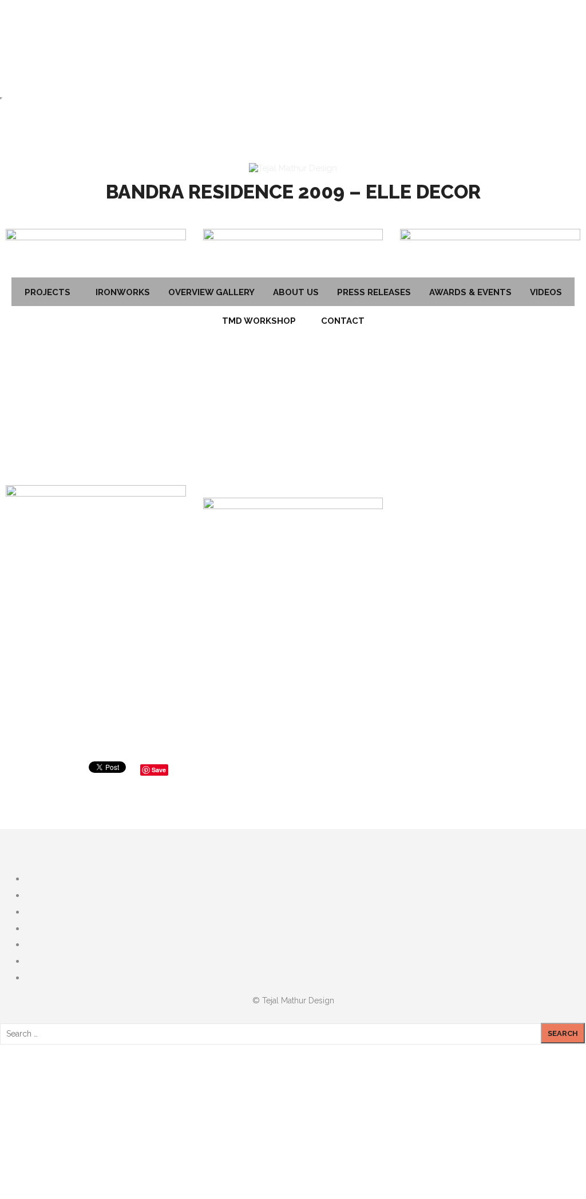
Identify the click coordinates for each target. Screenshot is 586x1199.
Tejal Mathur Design (298, 1000)
